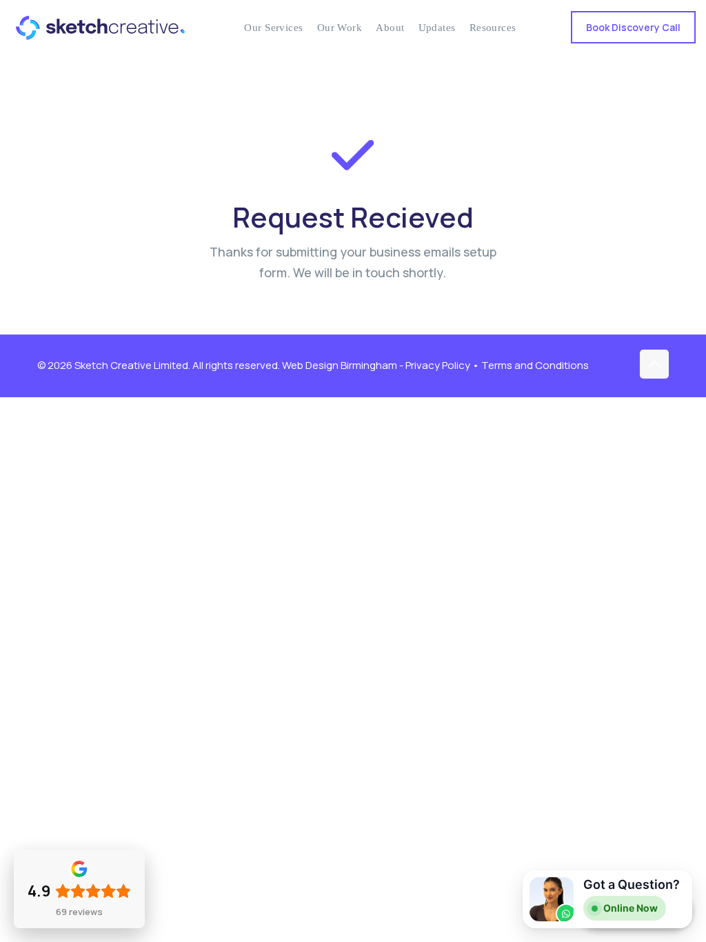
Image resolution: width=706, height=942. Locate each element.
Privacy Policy (437, 365)
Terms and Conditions (535, 365)
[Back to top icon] (654, 364)
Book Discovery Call (633, 27)
